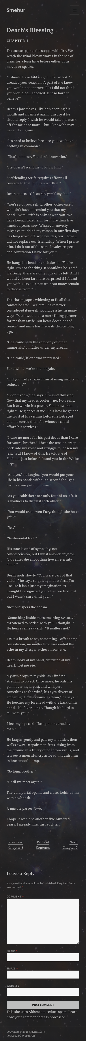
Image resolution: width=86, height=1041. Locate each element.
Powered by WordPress (21, 1035)
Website (13, 986)
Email (12, 968)
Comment (15, 896)
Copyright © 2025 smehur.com (26, 1031)
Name (12, 951)
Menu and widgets (74, 14)
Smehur (16, 10)
